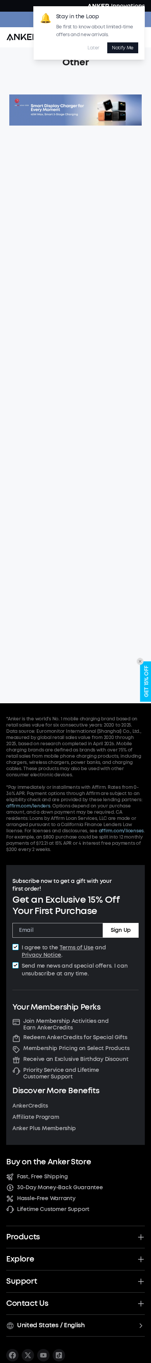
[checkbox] (15, 947)
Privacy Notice (41, 955)
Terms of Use (77, 947)
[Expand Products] (141, 1237)
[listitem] (12, 1355)
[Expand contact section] (141, 1303)
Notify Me (123, 48)
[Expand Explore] (141, 1259)
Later (93, 48)
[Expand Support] (141, 1281)
